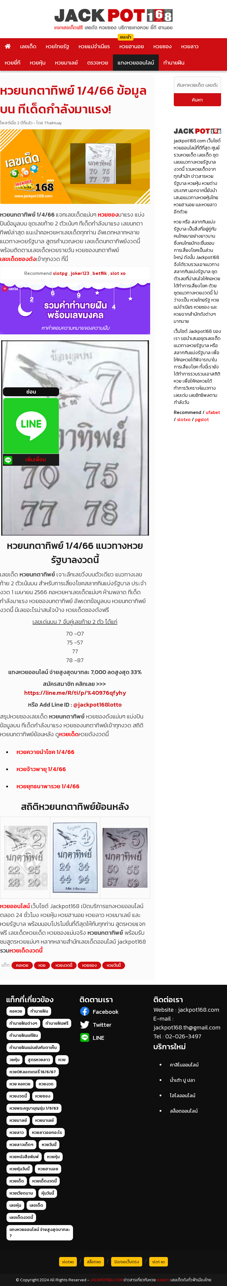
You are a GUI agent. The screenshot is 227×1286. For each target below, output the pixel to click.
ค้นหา (197, 99)
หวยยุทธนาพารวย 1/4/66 (48, 786)
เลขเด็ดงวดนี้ (21, 1217)
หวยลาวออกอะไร (47, 1132)
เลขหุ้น (15, 1205)
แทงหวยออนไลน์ (136, 63)
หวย (42, 965)
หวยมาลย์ (18, 1120)
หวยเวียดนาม (21, 1193)
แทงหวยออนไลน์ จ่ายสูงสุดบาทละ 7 (39, 1233)
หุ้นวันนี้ (47, 1193)
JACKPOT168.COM (106, 1280)
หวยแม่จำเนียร (94, 46)
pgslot (202, 419)
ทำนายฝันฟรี (57, 1023)
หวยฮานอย (131, 46)
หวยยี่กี (12, 63)
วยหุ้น (14, 1060)
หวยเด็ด (69, 734)
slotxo (184, 419)
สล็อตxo (94, 1262)
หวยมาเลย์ (66, 63)
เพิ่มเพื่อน (35, 459)
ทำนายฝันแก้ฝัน (23, 1035)
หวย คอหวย (19, 1084)
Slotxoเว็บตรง (126, 1262)
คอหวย (22, 965)
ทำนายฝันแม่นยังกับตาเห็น (33, 1048)
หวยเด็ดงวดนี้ (26, 950)
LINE (98, 1037)
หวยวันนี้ (114, 965)
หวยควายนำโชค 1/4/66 (45, 751)
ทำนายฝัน (173, 63)
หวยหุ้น (38, 63)
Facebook (106, 1011)
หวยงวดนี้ (64, 965)
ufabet (213, 412)
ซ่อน (31, 392)
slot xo (158, 1262)
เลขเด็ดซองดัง (18, 258)
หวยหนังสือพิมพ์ (24, 1157)
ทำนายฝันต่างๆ (23, 1023)
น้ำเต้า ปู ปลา (182, 1080)
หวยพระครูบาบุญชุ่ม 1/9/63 (34, 1108)
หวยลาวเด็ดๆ (21, 1145)
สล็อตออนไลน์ (184, 1110)
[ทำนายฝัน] (75, 308)
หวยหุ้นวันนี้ (19, 1169)
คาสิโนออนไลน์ (184, 1064)
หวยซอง (162, 46)
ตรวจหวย (97, 63)
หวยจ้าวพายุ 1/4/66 (41, 769)
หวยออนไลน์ (15, 906)
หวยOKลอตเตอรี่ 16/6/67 (32, 1072)
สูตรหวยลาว (39, 1060)
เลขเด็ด (28, 46)
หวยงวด (46, 1084)
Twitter (102, 1024)
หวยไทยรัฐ (57, 46)
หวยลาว (190, 46)
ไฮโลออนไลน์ (182, 1095)
